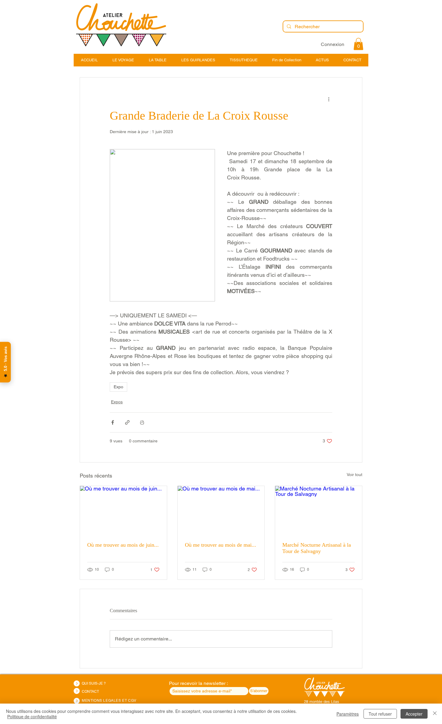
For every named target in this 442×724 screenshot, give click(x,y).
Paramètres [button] (347, 714)
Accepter (414, 714)
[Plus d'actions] (328, 99)
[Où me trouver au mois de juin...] (123, 510)
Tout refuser (380, 714)
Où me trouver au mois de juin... (123, 545)
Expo (118, 386)
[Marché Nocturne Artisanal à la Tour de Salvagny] (318, 510)
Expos (117, 401)
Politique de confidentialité (32, 716)
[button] (358, 44)
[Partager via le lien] (127, 422)
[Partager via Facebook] (112, 422)
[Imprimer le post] (142, 422)
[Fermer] (434, 713)
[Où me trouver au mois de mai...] (221, 510)
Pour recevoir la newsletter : (198, 683)
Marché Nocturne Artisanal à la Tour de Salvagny (316, 548)
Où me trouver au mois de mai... (220, 545)
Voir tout (354, 474)
